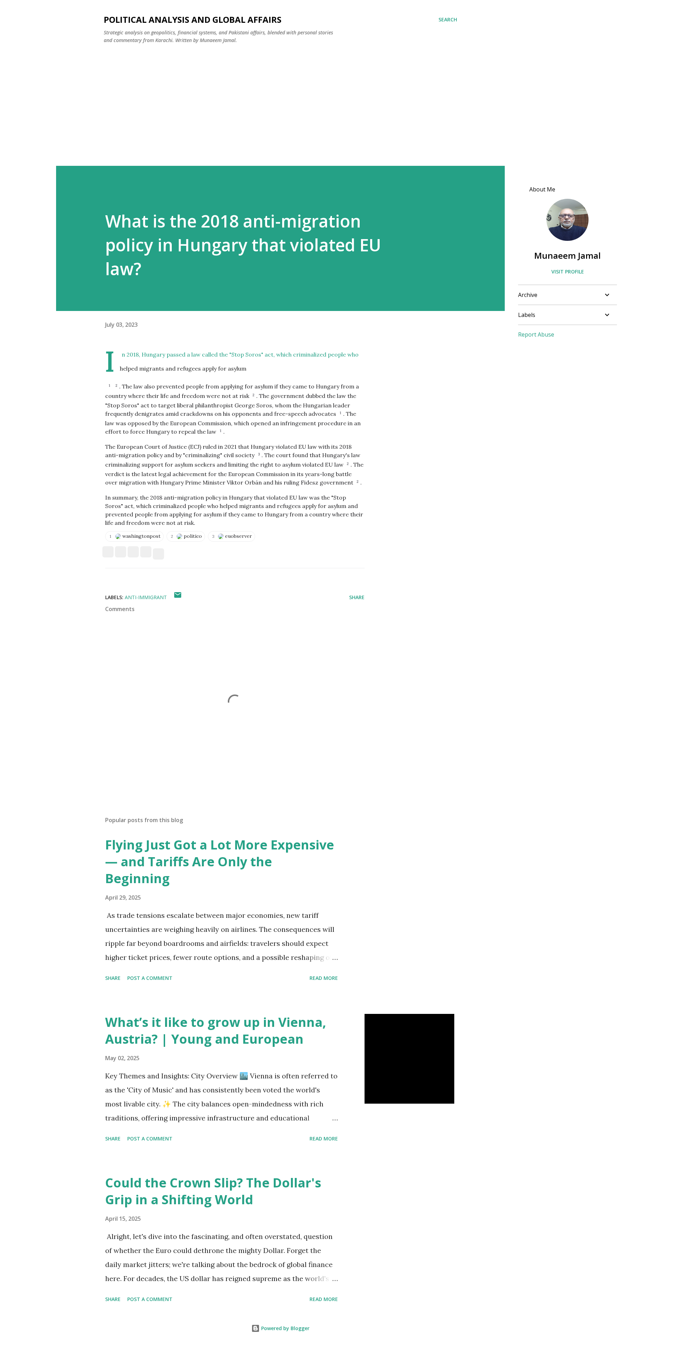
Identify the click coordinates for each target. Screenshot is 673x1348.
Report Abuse (536, 334)
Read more (324, 978)
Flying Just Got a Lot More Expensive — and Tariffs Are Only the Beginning (219, 861)
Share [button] (357, 597)
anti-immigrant (146, 597)
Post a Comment (149, 978)
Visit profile (567, 271)
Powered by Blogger (285, 1328)
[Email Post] (178, 597)
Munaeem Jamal (567, 255)
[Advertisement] (280, 102)
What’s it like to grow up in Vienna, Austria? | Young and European (215, 1031)
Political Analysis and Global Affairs (192, 19)
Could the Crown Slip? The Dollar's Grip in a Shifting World (213, 1191)
